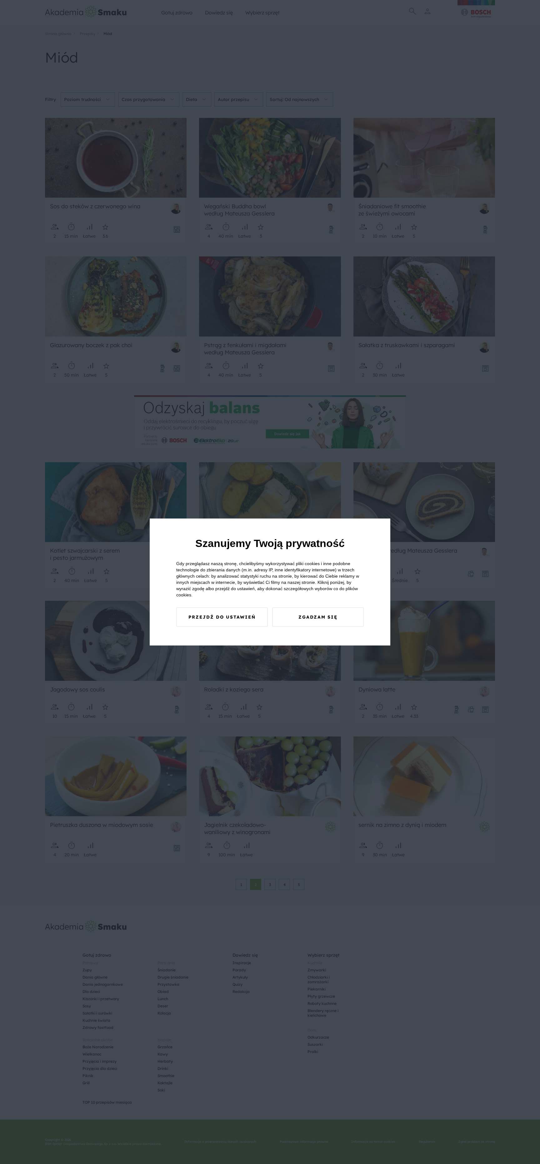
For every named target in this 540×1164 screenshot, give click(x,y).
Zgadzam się (318, 617)
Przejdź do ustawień (222, 617)
